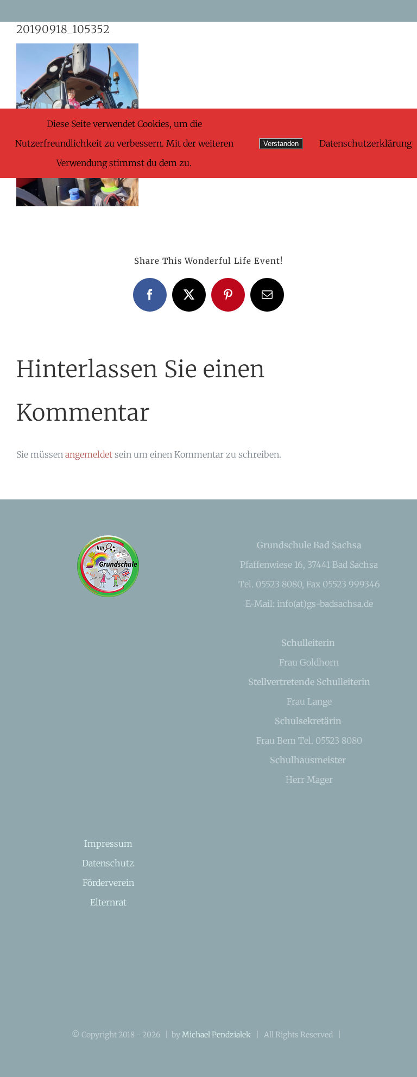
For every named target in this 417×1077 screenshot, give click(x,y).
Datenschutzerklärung (365, 143)
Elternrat (108, 902)
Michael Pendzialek (216, 1035)
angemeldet (88, 454)
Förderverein (108, 882)
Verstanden (281, 144)
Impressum (108, 843)
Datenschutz (108, 863)
